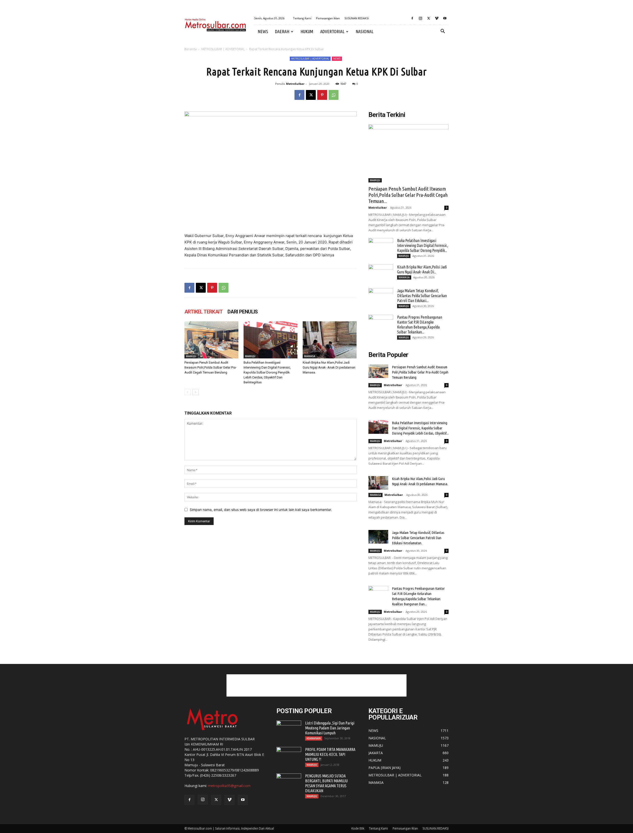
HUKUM (306, 31)
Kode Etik (357, 828)
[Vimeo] (436, 18)
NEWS (263, 31)
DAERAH (282, 31)
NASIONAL (364, 31)
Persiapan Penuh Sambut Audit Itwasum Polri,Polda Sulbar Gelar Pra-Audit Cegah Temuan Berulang (210, 367)
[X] (428, 18)
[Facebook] (412, 18)
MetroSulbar (295, 84)
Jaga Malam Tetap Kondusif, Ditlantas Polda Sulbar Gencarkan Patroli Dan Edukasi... (422, 295)
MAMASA (309, 356)
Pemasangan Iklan (328, 18)
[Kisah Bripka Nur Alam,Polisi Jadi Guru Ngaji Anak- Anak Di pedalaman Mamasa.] (330, 339)
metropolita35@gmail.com (229, 785)
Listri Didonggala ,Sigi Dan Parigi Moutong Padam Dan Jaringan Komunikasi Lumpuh (329, 728)
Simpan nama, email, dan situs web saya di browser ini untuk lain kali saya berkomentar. (261, 509)
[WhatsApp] (334, 95)
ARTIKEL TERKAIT (203, 312)
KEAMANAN (314, 738)
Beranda (190, 49)
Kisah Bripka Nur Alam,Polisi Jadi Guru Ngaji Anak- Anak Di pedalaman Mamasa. (329, 367)
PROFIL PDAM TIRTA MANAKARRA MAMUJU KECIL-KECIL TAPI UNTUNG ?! (330, 754)
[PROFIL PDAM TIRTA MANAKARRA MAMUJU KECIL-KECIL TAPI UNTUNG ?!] (288, 755)
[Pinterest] (322, 95)
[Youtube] (445, 18)
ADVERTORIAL (332, 31)
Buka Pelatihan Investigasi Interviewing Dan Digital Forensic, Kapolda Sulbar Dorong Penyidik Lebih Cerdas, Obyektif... (420, 428)
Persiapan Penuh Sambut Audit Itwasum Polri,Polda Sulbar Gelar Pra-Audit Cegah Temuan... (408, 195)
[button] (443, 31)
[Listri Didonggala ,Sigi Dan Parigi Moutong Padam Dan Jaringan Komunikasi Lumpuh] (288, 729)
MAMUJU (191, 356)
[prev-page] (187, 392)
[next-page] (195, 392)
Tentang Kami (302, 18)
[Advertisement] (316, 685)
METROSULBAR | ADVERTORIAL (223, 49)
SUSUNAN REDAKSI (356, 18)
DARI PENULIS (242, 312)
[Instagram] (420, 18)
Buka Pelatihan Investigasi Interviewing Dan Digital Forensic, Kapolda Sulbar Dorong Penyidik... (422, 245)
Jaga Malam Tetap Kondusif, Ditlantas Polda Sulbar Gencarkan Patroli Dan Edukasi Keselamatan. (418, 537)
